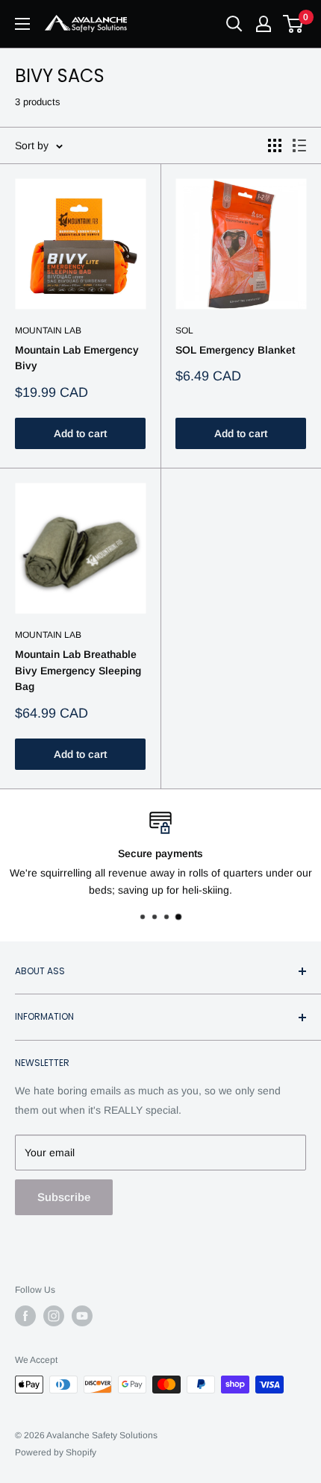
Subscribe (63, 1197)
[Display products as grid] (274, 145)
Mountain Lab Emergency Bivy (77, 358)
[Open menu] (22, 24)
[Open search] (234, 24)
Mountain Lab (48, 330)
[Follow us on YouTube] (82, 1315)
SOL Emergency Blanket (235, 350)
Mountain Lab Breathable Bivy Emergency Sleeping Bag (78, 670)
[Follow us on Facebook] (25, 1315)
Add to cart (80, 433)
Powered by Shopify (55, 1452)
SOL (184, 330)
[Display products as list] (299, 145)
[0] (293, 24)
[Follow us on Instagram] (53, 1315)
